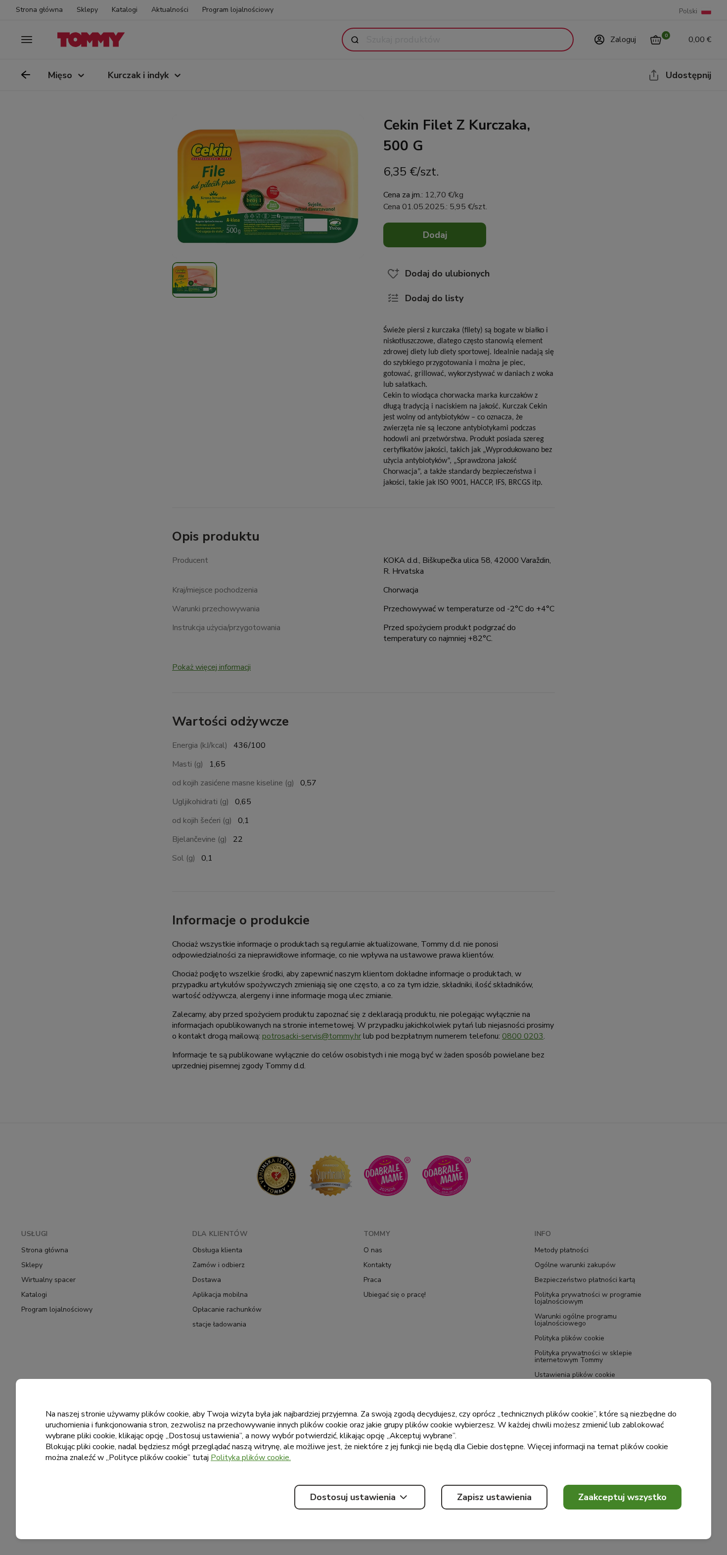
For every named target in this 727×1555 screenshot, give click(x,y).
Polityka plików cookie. (251, 1457)
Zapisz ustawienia (494, 1497)
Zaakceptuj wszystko (622, 1497)
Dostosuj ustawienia (353, 1497)
